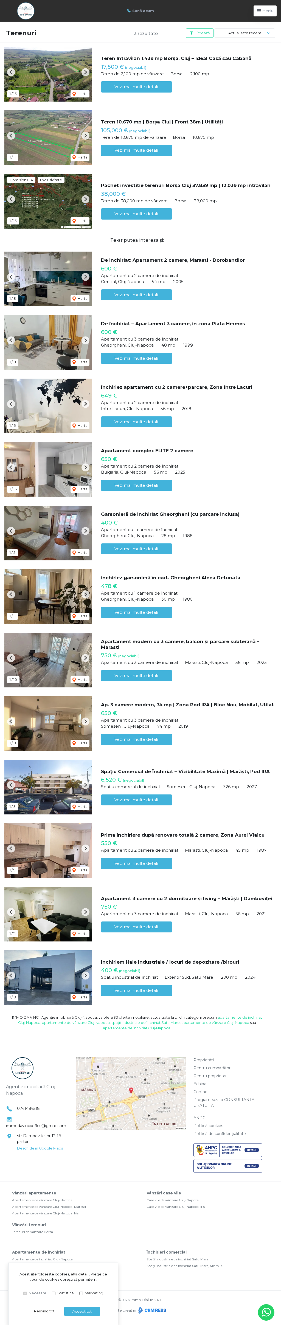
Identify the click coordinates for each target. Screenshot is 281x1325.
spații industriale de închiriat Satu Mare (145, 1022)
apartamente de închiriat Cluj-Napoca (136, 1028)
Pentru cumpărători (212, 1067)
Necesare (37, 1293)
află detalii (80, 1274)
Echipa (199, 1083)
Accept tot (82, 1311)
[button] (11, 72)
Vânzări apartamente (34, 1193)
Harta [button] (82, 93)
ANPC (199, 1117)
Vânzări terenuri (29, 1224)
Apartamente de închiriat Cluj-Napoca (42, 1259)
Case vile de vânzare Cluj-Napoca (173, 1200)
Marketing (94, 1293)
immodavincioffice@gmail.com (36, 1125)
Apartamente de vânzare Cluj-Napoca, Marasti (49, 1207)
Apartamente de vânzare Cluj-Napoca (42, 1200)
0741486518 (28, 1108)
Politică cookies (208, 1125)
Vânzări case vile (164, 1193)
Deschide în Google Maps (40, 1148)
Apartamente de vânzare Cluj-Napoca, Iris (45, 1213)
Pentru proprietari (210, 1075)
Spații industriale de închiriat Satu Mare (177, 1259)
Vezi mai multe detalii (136, 86)
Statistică (65, 1293)
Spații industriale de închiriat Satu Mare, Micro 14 (185, 1266)
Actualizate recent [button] (244, 33)
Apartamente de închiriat (38, 1252)
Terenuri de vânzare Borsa (32, 1232)
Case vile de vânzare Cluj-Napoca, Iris (176, 1207)
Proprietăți (203, 1060)
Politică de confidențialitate (219, 1133)
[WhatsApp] (266, 1312)
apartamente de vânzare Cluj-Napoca (76, 1022)
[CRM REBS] (151, 1310)
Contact (201, 1091)
